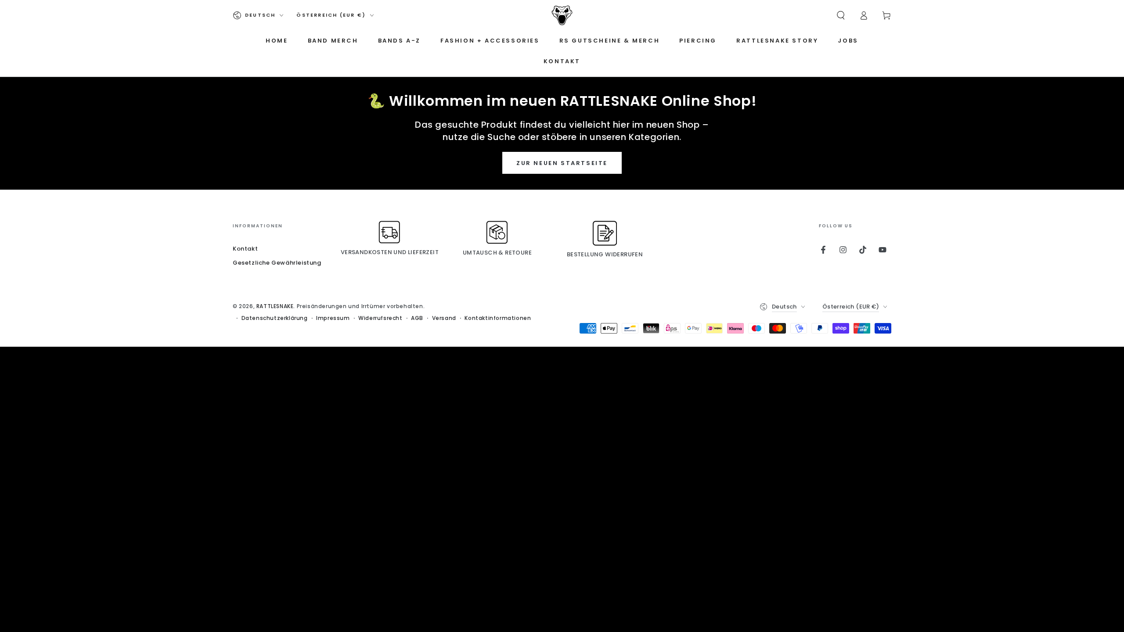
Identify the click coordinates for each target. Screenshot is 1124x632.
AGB (417, 318)
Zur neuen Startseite (562, 163)
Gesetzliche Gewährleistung (277, 263)
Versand (444, 318)
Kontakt (245, 248)
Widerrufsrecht (380, 318)
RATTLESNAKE (275, 306)
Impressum (332, 318)
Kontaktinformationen (498, 318)
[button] (840, 15)
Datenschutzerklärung (274, 318)
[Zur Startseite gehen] (562, 15)
